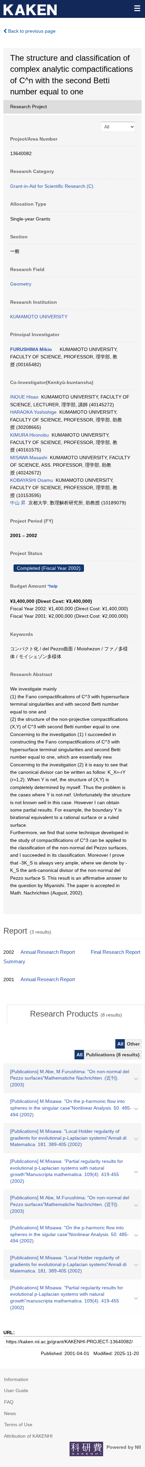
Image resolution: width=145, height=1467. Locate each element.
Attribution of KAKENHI (28, 1436)
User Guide (16, 1390)
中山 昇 (18, 502)
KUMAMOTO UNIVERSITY (38, 316)
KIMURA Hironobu (29, 435)
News (10, 1413)
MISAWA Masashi (28, 457)
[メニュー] (137, 8)
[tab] (76, 1013)
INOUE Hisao (24, 397)
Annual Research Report (48, 952)
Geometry (20, 284)
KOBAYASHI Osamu (31, 480)
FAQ (8, 1402)
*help (52, 586)
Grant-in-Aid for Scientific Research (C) (51, 186)
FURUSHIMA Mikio (31, 349)
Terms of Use (18, 1424)
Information (16, 1379)
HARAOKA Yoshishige (33, 412)
